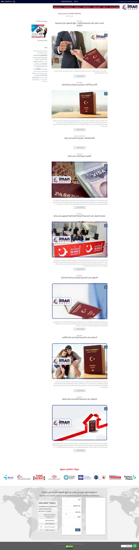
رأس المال (40, 73)
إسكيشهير (45, 52)
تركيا (38, 69)
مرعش (39, 79)
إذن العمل (77, 7)
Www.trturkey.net (50, 527)
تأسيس (40, 61)
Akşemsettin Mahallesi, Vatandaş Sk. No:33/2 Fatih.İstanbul (50, 516)
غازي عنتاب (40, 77)
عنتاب (44, 77)
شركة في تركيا (40, 75)
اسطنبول (44, 55)
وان (44, 81)
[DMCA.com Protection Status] (69, 547)
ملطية (33, 79)
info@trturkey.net (50, 530)
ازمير (38, 52)
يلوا (43, 81)
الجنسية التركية (79, 82)
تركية (35, 69)
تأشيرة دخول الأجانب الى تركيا (79, 156)
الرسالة (78, 516)
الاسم (79, 499)
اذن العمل (41, 52)
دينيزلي (43, 73)
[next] (4, 478)
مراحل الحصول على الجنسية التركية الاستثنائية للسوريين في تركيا (79, 216)
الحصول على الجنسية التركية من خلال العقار (79, 399)
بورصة (43, 61)
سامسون (36, 73)
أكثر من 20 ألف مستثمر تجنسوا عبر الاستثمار (79, 85)
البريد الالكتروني (76, 505)
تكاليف (45, 71)
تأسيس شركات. (69, 543)
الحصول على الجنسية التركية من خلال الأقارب (79, 337)
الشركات (45, 61)
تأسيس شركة (41, 66)
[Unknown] (65, 514)
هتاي (46, 81)
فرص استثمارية (57, 7)
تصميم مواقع (57, 543)
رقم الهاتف (77, 512)
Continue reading (79, 76)
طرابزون (46, 77)
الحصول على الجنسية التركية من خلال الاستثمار (79, 277)
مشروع (35, 79)
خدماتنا (104, 7)
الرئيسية (117, 7)
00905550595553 (49, 520)
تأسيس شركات (96, 7)
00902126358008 (49, 524)
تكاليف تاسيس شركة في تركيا (38, 71)
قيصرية (44, 79)
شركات (33, 73)
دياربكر (46, 73)
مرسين (41, 79)
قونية (46, 79)
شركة (45, 75)
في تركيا (35, 77)
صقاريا (35, 75)
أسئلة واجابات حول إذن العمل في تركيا (79, 138)
